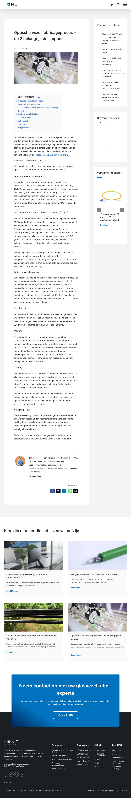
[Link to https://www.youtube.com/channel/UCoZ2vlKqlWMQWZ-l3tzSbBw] (16, 774)
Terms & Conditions (57, 791)
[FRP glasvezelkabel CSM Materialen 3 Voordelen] (97, 543)
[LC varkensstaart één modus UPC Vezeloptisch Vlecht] (110, 184)
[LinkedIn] (64, 491)
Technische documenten (99, 755)
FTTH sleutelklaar (84, 750)
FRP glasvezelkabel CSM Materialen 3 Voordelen (94, 574)
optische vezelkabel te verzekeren (50, 155)
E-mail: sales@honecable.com (16, 764)
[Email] (75, 491)
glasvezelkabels (35, 468)
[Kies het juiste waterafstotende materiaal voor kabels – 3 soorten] (33, 604)
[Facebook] (52, 491)
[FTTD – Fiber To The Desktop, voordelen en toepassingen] (33, 543)
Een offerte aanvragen (116, 768)
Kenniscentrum (100, 750)
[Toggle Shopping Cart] (112, 4)
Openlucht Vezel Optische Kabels (62, 751)
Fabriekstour (117, 758)
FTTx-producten (58, 768)
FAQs (96, 763)
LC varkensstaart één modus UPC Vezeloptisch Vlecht (110, 217)
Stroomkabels (83, 764)
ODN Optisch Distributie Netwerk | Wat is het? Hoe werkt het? (113, 73)
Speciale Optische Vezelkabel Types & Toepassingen (110, 97)
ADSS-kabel (70, 468)
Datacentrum (82, 754)
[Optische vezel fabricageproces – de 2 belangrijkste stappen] (97, 604)
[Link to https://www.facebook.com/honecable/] (11, 774)
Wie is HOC (117, 750)
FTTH (108, 791)
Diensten (115, 754)
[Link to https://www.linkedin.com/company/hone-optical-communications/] (22, 774)
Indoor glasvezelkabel (61, 756)
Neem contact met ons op (118, 762)
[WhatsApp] (70, 491)
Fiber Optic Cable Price (119, 791)
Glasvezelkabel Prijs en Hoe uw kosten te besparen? (111, 61)
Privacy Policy (44, 791)
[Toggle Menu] (125, 4)
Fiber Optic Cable (99, 791)
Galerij (97, 759)
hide (38, 97)
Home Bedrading (84, 761)
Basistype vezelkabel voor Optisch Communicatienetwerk (111, 85)
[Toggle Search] (118, 4)
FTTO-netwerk (83, 757)
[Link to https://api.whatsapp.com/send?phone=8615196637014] (6, 774)
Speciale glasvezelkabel (62, 759)
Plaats (97, 766)
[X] (58, 491)
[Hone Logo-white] (11, 741)
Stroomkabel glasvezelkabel (58, 764)
